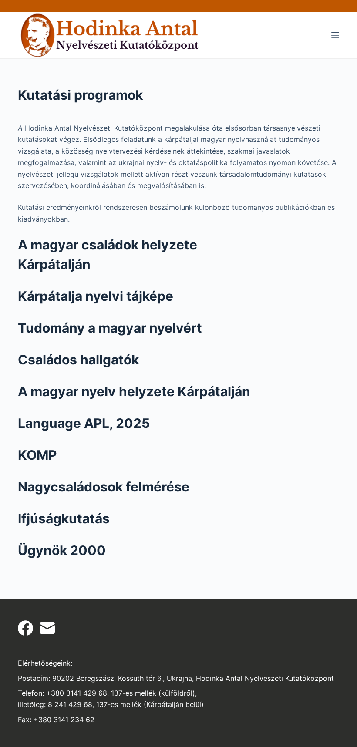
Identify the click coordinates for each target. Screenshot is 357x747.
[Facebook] (25, 628)
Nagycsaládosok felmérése (103, 487)
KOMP (37, 455)
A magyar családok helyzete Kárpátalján (107, 254)
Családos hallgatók (78, 359)
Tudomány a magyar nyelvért (110, 328)
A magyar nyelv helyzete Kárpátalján (134, 391)
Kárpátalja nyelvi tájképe (95, 296)
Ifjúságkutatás (64, 518)
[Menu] (335, 35)
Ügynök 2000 (62, 550)
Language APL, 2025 (84, 423)
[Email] (47, 628)
